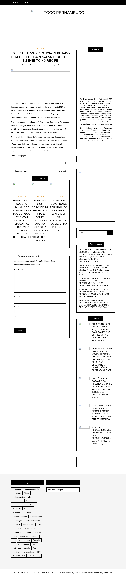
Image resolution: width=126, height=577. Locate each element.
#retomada (17, 548)
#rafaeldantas (23, 544)
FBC (39, 552)
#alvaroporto (17, 489)
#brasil (26, 493)
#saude (27, 548)
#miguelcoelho (18, 532)
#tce (34, 548)
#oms (15, 536)
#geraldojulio (18, 521)
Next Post (62, 171)
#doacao (27, 509)
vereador (23, 560)
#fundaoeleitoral (36, 517)
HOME (15, 3)
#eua (29, 513)
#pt (14, 544)
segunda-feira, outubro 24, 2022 (47, 65)
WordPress (107, 573)
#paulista (35, 536)
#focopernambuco (20, 517)
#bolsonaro (17, 493)
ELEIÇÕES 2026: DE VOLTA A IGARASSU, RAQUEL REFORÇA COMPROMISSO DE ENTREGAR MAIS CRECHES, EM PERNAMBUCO (101, 332)
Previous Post (20, 171)
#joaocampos (28, 524)
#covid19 (29, 505)
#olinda (38, 532)
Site (15, 316)
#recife (34, 544)
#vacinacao (17, 552)
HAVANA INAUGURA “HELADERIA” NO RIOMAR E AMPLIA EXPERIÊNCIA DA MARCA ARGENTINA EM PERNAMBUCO (95, 282)
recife (15, 560)
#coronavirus (18, 505)
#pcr (14, 540)
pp (39, 556)
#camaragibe (18, 501)
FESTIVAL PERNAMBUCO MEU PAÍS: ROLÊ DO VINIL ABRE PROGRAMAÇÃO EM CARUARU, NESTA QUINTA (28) (94, 292)
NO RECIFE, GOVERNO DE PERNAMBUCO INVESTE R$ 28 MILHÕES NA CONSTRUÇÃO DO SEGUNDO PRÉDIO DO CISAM (94, 303)
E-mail (17, 306)
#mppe (29, 532)
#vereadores (29, 552)
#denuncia (17, 509)
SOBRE (25, 3)
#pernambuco (24, 540)
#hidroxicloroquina (32, 521)
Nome (17, 297)
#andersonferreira (32, 489)
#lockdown (17, 528)
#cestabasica (31, 501)
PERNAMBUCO (19, 556)
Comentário (19, 269)
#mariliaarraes (29, 528)
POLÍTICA (40, 49)
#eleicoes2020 (18, 513)
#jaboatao (16, 524)
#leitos (39, 524)
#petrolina (36, 540)
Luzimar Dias (28, 65)
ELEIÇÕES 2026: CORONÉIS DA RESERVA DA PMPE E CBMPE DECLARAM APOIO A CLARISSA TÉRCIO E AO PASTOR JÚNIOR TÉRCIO (40, 220)
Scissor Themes (80, 573)
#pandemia (24, 536)
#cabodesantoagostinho (22, 497)
